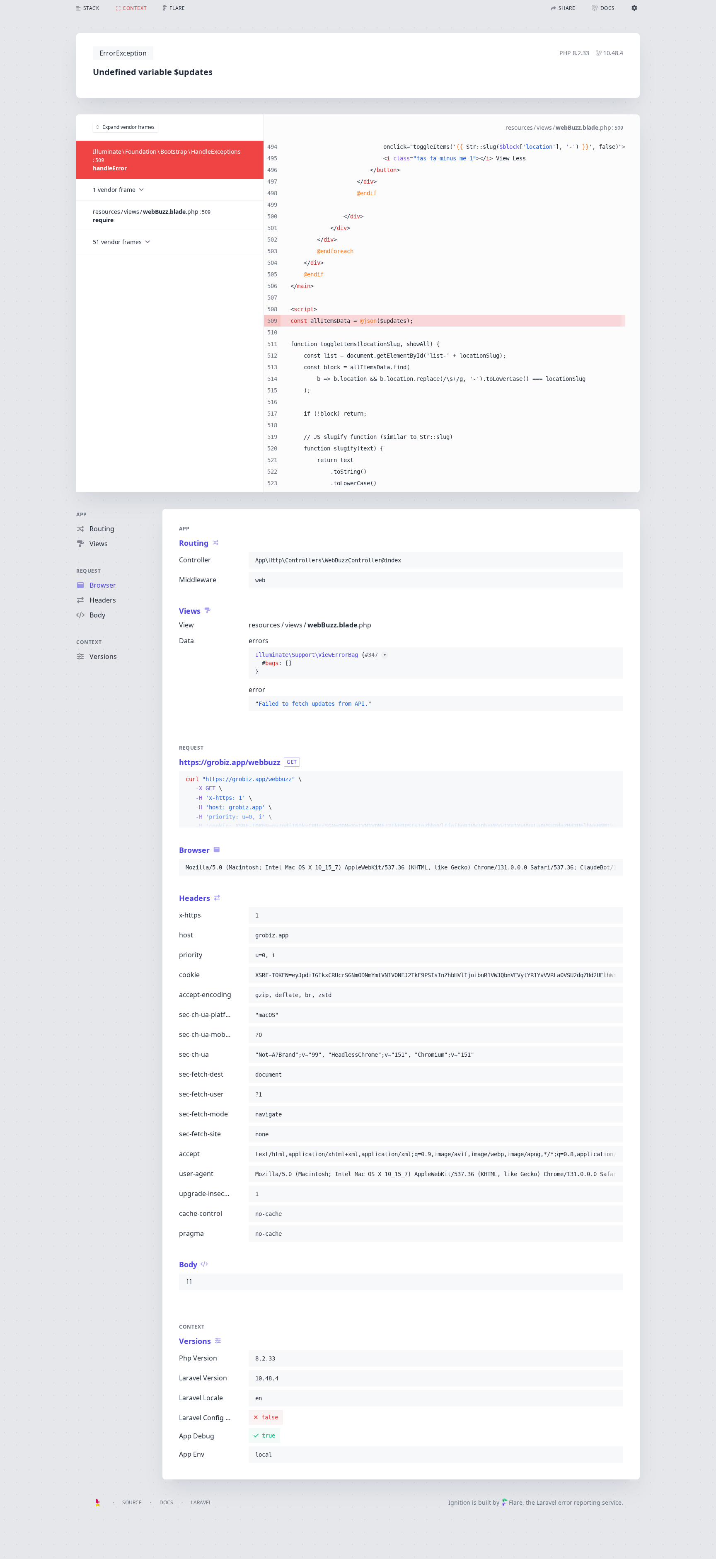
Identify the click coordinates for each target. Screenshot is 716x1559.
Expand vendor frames (128, 127)
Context (89, 642)
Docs (166, 1502)
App (81, 514)
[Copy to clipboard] (613, 560)
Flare (515, 1502)
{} (320, 663)
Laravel (201, 1502)
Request (88, 570)
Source (132, 1502)
